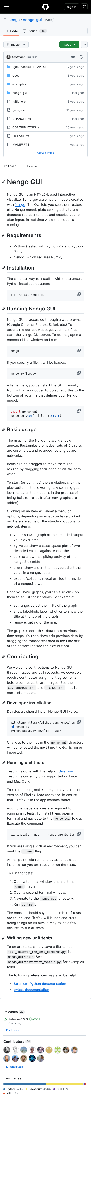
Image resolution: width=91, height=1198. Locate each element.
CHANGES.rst (21, 118)
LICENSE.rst (20, 136)
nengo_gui (19, 93)
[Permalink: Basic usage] (4, 429)
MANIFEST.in (21, 144)
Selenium (66, 771)
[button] (79, 294)
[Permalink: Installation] (4, 268)
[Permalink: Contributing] (4, 656)
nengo (14, 19)
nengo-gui (32, 19)
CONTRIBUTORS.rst (26, 127)
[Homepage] (45, 6)
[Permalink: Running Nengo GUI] (4, 308)
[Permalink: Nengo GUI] (4, 182)
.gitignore (19, 101)
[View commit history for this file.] (81, 57)
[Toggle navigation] (6, 6)
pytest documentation (31, 989)
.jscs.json (18, 110)
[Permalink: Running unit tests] (4, 763)
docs (15, 75)
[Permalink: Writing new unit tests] (4, 938)
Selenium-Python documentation (40, 984)
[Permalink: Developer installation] (4, 703)
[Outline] (85, 166)
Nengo (20, 204)
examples (19, 84)
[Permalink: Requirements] (4, 235)
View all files (45, 153)
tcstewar (18, 57)
